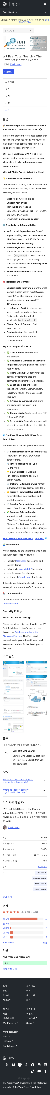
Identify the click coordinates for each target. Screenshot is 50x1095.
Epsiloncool (15, 64)
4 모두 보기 (42, 867)
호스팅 (6, 995)
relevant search (40, 889)
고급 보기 (7, 897)
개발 (7, 102)
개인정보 (7, 1000)
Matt (6, 1036)
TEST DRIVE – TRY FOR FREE (18, 538)
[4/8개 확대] (20, 719)
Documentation (10, 603)
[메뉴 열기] (45, 4)
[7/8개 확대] (43, 692)
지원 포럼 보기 (10, 969)
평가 (7, 89)
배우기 (6, 1008)
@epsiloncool (24, 577)
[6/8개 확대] (43, 678)
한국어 (12, 1058)
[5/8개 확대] (43, 664)
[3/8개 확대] (20, 700)
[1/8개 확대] (20, 664)
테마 (28, 990)
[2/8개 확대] (20, 682)
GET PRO (39, 538)
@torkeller (21, 561)
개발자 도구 (8, 1018)
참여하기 (30, 1008)
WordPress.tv (11, 1023)
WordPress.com (12, 1031)
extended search (39, 878)
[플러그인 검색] (31, 30)
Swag (30, 1023)
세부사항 (9, 82)
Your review (8, 942)
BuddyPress (10, 1046)
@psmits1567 (25, 569)
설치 (7, 95)
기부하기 (32, 1018)
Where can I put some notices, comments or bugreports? (18, 780)
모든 (45, 942)
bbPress (8, 1041)
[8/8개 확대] (43, 709)
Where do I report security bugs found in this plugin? (16, 791)
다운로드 (8, 71)
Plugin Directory (10, 12)
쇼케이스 (30, 985)
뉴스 (5, 990)
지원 (7, 109)
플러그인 (30, 995)
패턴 (28, 1000)
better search (40, 873)
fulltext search (40, 884)
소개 (5, 985)
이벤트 (29, 1013)
